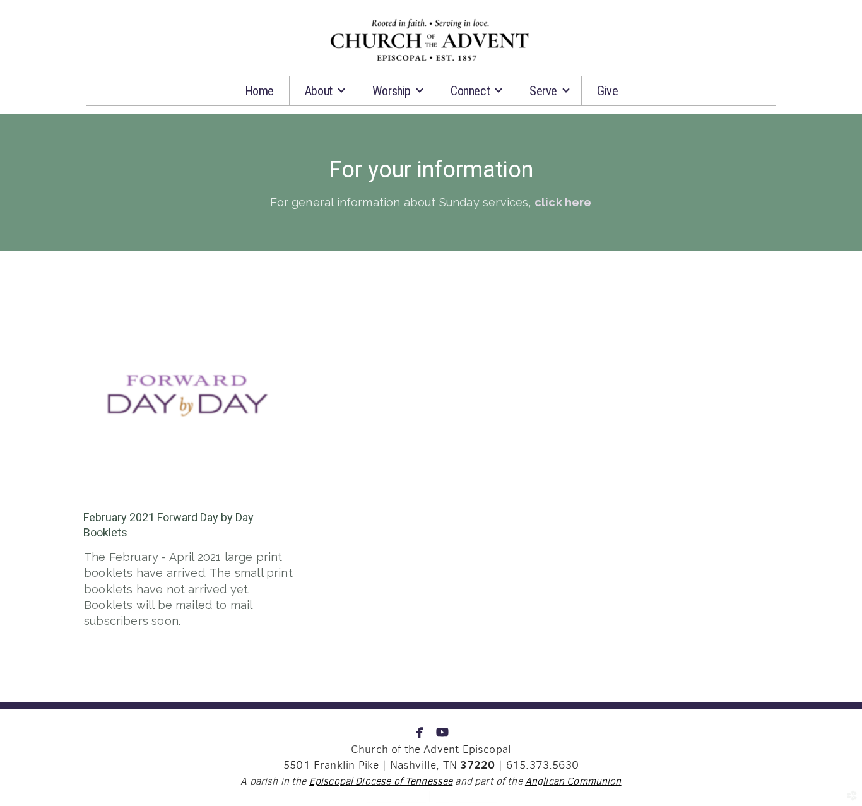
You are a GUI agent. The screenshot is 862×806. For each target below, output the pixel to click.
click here (563, 202)
